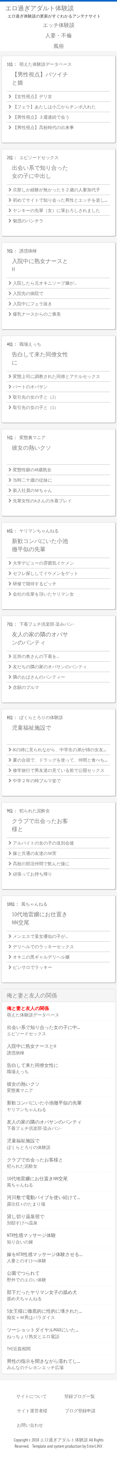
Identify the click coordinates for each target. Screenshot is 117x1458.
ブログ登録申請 (80, 1411)
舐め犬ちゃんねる (24, 1298)
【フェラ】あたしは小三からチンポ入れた (54, 107)
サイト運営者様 (32, 1411)
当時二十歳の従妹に (32, 480)
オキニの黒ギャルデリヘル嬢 (41, 957)
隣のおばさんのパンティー (39, 677)
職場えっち (30, 344)
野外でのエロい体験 (26, 1280)
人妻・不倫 (58, 35)
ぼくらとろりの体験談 (41, 717)
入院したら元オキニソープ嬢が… (45, 283)
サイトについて (31, 1396)
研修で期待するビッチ (34, 584)
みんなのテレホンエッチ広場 (35, 1367)
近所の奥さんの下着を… (36, 656)
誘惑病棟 (28, 251)
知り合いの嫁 (20, 1242)
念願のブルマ (26, 687)
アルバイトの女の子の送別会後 (43, 843)
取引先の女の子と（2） (35, 397)
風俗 (58, 46)
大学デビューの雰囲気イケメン (43, 563)
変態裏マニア (32, 437)
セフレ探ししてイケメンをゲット (45, 573)
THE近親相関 (19, 1349)
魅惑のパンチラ (28, 221)
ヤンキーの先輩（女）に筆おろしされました (56, 210)
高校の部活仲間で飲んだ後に (41, 863)
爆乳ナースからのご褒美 (37, 314)
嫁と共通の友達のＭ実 (34, 853)
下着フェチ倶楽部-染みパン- (46, 624)
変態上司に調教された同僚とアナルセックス (56, 376)
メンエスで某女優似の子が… (40, 936)
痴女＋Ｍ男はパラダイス (31, 1317)
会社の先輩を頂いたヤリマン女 (43, 594)
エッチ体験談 (59, 25)
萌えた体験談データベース (45, 64)
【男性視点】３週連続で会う (41, 117)
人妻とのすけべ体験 (26, 1261)
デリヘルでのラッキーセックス (43, 946)
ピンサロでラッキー (32, 967)
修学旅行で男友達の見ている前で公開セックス (59, 770)
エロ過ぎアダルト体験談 (39, 8)
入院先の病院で (28, 293)
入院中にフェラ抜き (32, 304)
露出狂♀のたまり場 (26, 1204)
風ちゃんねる (34, 904)
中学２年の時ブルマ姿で (37, 780)
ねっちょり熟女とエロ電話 (33, 1336)
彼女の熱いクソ (31, 447)
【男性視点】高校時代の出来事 (43, 127)
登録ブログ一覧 (79, 1396)
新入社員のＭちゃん (32, 490)
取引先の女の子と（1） (35, 407)
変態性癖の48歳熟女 (32, 470)
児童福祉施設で (31, 727)
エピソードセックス (39, 157)
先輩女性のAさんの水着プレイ (42, 501)
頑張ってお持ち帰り (32, 874)
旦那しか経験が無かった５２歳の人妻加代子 (56, 190)
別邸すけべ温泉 (22, 1223)
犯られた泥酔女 (34, 811)
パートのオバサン (30, 387)
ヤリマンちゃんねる (39, 531)
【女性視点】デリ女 (32, 96)
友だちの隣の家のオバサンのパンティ (50, 667)
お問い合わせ (30, 1425)
